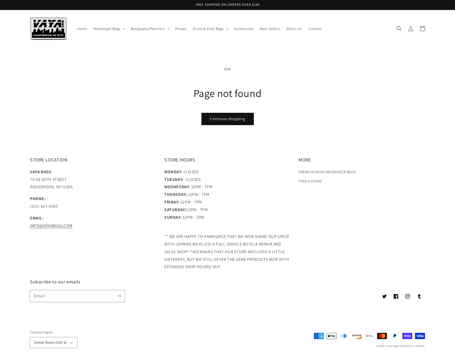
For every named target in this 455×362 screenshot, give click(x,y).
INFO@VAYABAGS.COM (51, 225)
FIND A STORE (310, 181)
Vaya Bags (392, 346)
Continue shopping (227, 118)
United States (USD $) (50, 342)
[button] (399, 28)
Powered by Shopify (412, 346)
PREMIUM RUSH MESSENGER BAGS (327, 172)
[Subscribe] (119, 296)
